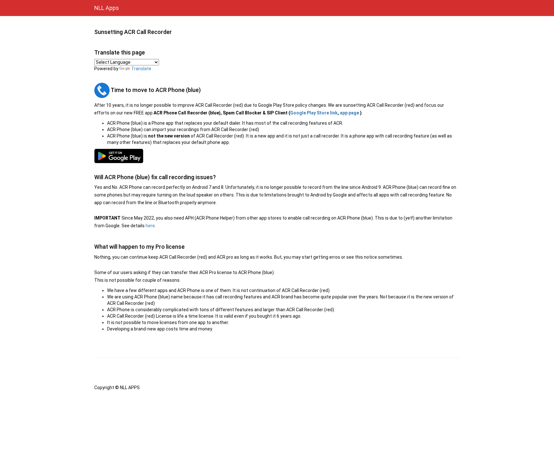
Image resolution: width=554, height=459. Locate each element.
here (150, 225)
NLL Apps (106, 7)
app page (349, 112)
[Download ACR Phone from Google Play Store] (277, 156)
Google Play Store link (314, 112)
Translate (141, 68)
